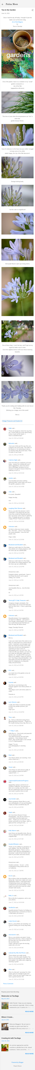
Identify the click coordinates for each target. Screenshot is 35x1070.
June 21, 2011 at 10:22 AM (16, 979)
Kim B (10, 876)
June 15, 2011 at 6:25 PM (16, 807)
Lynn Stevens (13, 702)
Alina (10, 969)
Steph (10, 812)
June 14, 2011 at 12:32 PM (16, 553)
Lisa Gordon (12, 799)
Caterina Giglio (13, 460)
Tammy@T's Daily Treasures (17, 600)
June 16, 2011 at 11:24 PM (16, 890)
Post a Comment (8, 983)
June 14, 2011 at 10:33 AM (16, 503)
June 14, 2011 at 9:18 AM (16, 438)
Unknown (11, 526)
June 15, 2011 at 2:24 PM (16, 775)
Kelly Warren (12, 830)
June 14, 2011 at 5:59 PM (16, 677)
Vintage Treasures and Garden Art (12, 421)
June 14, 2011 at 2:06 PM (16, 630)
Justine (11, 478)
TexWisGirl (12, 907)
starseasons (12, 934)
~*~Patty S (12, 731)
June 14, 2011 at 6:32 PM (16, 697)
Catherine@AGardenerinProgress (18, 780)
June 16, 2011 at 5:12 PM (16, 857)
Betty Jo (11, 895)
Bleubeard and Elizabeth (16, 544)
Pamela (11, 682)
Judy (10, 491)
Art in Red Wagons (17, 22)
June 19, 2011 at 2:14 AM (16, 929)
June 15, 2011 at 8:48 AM (16, 762)
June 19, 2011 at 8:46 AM (16, 947)
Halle (10, 428)
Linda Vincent (13, 921)
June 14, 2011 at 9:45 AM (16, 455)
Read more (29, 1011)
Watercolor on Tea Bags (10, 996)
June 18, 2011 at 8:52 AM (16, 916)
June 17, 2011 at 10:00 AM (16, 902)
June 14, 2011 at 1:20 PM (16, 595)
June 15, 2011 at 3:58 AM (16, 725)
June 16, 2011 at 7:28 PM (16, 870)
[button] (32, 10)
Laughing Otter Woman (15, 508)
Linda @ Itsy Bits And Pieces (17, 953)
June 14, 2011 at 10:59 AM (16, 521)
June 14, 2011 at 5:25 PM (16, 665)
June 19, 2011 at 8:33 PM (16, 964)
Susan (10, 767)
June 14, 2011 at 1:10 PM (16, 580)
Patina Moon (12, 4)
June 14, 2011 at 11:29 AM (16, 539)
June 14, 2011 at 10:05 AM (16, 473)
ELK (10, 670)
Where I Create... (7, 1017)
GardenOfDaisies (14, 844)
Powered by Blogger (17, 1062)
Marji (10, 755)
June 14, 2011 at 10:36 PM (16, 712)
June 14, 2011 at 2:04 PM (16, 610)
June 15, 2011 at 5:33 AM (16, 750)
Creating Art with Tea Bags (11, 1038)
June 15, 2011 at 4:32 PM (16, 793)
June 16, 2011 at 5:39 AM (16, 825)
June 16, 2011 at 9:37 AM (16, 839)
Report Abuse (18, 1066)
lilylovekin (11, 443)
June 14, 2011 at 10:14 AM (16, 486)
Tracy (10, 717)
